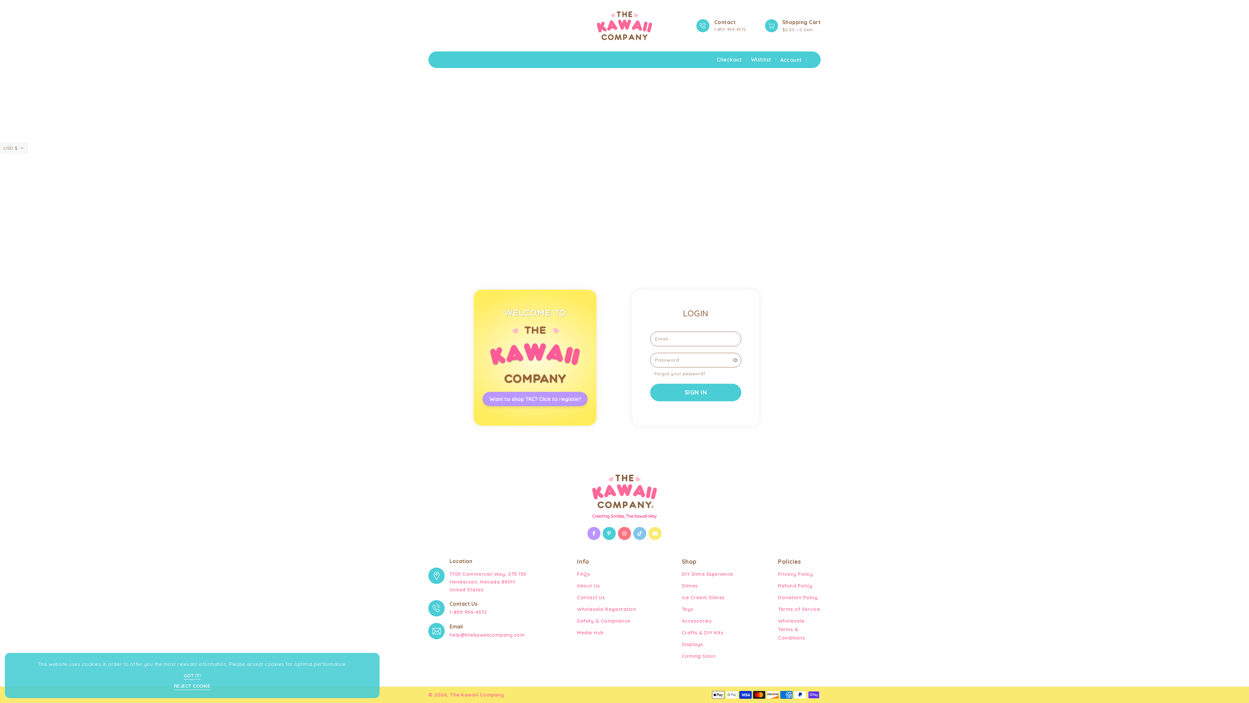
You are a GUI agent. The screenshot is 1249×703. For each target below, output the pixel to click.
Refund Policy (795, 586)
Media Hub (590, 632)
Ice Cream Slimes (703, 597)
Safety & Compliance (603, 621)
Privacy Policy (795, 574)
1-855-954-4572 (730, 29)
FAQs (583, 574)
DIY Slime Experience (707, 574)
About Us (588, 586)
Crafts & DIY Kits (703, 632)
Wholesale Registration (606, 609)
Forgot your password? (679, 373)
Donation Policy (798, 597)
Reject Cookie (192, 686)
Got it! (192, 676)
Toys (687, 609)
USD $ (11, 148)
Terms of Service (799, 609)
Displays (692, 644)
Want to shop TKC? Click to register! (535, 399)
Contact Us (591, 597)
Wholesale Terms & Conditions (791, 629)
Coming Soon (699, 656)
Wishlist (761, 59)
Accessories (697, 621)
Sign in (696, 392)
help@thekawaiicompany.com (487, 635)
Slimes (690, 586)
